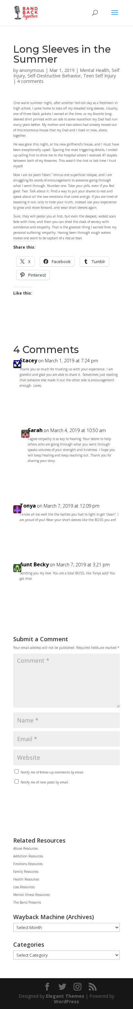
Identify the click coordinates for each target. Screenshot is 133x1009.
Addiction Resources (28, 856)
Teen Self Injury (99, 76)
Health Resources (26, 879)
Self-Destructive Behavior (54, 76)
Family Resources (25, 871)
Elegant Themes (65, 996)
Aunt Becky (34, 564)
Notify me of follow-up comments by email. (52, 772)
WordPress (66, 1001)
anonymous (31, 70)
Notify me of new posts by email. (45, 782)
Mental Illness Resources (31, 894)
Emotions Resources (28, 864)
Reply (108, 400)
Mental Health (94, 70)
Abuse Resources (25, 848)
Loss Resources (24, 887)
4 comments (30, 81)
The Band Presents (27, 902)
